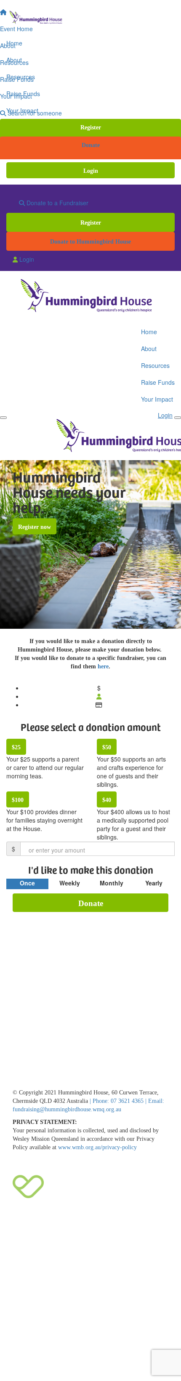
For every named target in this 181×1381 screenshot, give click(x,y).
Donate (91, 145)
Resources (20, 76)
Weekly (69, 883)
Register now (34, 527)
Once (27, 883)
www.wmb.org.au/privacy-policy (97, 1147)
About (14, 60)
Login (90, 171)
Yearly (153, 883)
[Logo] (90, 17)
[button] (45, 762)
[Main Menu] (3, 417)
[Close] (177, 417)
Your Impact (22, 110)
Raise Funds (23, 93)
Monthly (111, 883)
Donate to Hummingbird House (90, 242)
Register (90, 127)
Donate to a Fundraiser (56, 202)
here (103, 666)
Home (14, 43)
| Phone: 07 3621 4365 (117, 1101)
